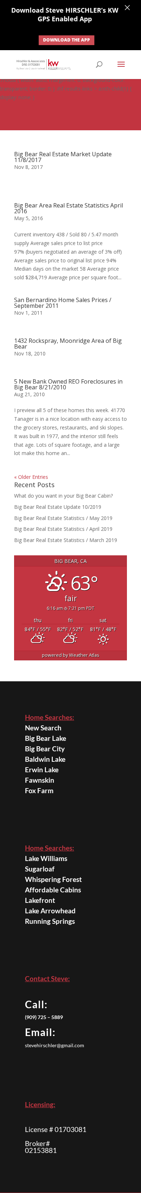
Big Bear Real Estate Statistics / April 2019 (63, 528)
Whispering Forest (53, 879)
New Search (43, 728)
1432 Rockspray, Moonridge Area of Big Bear (68, 343)
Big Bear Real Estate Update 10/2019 (57, 506)
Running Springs (50, 921)
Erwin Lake (42, 769)
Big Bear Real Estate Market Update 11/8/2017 (63, 157)
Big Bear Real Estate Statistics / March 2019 (65, 540)
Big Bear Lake (45, 738)
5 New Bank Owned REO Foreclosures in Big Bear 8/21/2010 (68, 384)
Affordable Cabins (53, 890)
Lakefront (40, 900)
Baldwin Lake (45, 759)
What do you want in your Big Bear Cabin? (64, 495)
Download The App (66, 40)
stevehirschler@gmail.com (54, 1045)
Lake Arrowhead (50, 910)
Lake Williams (46, 858)
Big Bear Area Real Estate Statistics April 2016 (68, 208)
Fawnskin (39, 780)
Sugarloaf (40, 869)
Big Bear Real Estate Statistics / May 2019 (63, 518)
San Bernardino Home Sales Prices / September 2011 (62, 303)
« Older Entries (31, 476)
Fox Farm (39, 790)
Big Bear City (45, 748)
